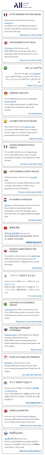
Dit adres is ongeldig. (21, 199)
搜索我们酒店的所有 (34, 242)
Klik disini (8, 363)
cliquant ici (8, 23)
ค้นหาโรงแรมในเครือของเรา (31, 451)
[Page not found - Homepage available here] (22, 5)
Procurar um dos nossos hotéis (30, 192)
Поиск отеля (36, 349)
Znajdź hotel (37, 268)
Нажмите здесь (10, 335)
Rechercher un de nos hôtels (31, 35)
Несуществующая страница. (20, 329)
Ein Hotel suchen (35, 113)
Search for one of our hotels (31, 60)
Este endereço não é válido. (24, 171)
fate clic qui (32, 152)
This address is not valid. (23, 42)
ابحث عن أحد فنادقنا (34, 85)
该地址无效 (15, 227)
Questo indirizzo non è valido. (22, 146)
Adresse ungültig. (19, 93)
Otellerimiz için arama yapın (31, 425)
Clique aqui (8, 309)
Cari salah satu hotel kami (32, 375)
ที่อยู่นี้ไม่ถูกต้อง (16, 433)
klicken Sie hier (10, 101)
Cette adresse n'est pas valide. (25, 14)
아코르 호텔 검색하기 (33, 403)
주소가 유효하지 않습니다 (21, 382)
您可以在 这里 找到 (11, 233)
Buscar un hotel (36, 139)
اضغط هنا (37, 73)
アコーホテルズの (35, 296)
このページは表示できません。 (24, 275)
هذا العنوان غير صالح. (33, 67)
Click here (8, 48)
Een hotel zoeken (35, 220)
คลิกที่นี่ (7, 439)
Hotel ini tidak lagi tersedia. (25, 357)
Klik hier (7, 205)
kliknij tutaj (35, 256)
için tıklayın (31, 416)
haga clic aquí (29, 127)
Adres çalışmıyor (19, 410)
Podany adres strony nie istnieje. (23, 250)
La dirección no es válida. (23, 121)
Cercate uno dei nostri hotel (31, 164)
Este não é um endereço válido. (22, 303)
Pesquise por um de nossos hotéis (29, 321)
